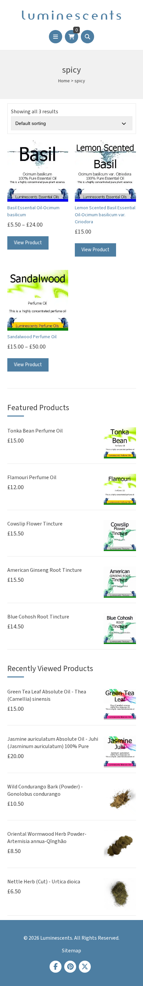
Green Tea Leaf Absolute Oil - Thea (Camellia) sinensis (46, 695)
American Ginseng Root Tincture (44, 570)
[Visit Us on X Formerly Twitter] (85, 967)
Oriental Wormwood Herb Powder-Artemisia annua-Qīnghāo (46, 837)
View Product (28, 242)
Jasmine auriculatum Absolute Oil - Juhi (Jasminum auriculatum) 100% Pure (52, 742)
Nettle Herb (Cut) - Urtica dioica (43, 881)
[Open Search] (87, 36)
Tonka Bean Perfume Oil (35, 431)
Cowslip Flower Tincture (35, 523)
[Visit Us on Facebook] (56, 967)
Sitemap (71, 950)
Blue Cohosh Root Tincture (38, 616)
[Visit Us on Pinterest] (70, 967)
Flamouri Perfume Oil (32, 477)
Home (64, 81)
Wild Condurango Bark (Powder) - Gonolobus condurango (45, 790)
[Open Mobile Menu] (55, 36)
